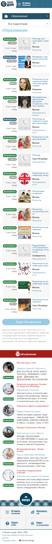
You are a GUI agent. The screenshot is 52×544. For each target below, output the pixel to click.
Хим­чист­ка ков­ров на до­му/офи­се (33, 406)
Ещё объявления (28, 322)
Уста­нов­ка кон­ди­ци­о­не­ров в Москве (29, 472)
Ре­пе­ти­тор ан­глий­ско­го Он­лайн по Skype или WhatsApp (32, 385)
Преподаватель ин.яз (39, 131)
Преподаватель (39, 66)
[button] (26, 499)
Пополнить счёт (39, 512)
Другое (40, 433)
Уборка (20, 411)
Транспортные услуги (26, 433)
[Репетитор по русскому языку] (24, 214)
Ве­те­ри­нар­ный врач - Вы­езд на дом (30, 450)
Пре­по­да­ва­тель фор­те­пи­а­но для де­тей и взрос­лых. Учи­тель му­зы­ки (40, 101)
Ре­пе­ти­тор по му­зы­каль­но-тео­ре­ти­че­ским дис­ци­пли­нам (40, 82)
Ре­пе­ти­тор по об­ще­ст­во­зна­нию (40, 138)
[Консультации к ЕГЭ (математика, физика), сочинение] (24, 250)
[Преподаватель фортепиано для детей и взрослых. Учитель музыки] (24, 102)
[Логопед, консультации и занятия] (24, 44)
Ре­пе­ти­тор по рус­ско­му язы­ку (40, 211)
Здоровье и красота (25, 368)
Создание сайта (9, 540)
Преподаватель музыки (39, 114)
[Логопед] (24, 160)
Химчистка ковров (32, 411)
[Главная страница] (8, 4)
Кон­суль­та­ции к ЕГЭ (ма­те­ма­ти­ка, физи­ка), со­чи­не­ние (40, 248)
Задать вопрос (13, 524)
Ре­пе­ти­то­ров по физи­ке (38, 192)
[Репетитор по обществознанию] (24, 142)
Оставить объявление (13, 512)
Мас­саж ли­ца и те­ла (26, 363)
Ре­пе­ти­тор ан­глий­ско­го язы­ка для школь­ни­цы (40, 121)
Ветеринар (40, 455)
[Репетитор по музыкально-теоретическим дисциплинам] (24, 84)
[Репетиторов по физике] (24, 196)
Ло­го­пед (36, 155)
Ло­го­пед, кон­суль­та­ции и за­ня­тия (40, 41)
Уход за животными (25, 455)
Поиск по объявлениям (39, 524)
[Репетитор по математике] (24, 232)
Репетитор (36, 50)
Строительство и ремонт (27, 476)
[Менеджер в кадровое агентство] (24, 62)
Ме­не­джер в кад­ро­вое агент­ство (40, 58)
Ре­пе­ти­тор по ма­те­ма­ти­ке (40, 228)
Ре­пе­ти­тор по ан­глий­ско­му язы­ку (40, 174)
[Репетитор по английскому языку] (24, 178)
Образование (22, 390)
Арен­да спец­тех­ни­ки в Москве (31, 427)
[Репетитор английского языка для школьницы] (24, 124)
